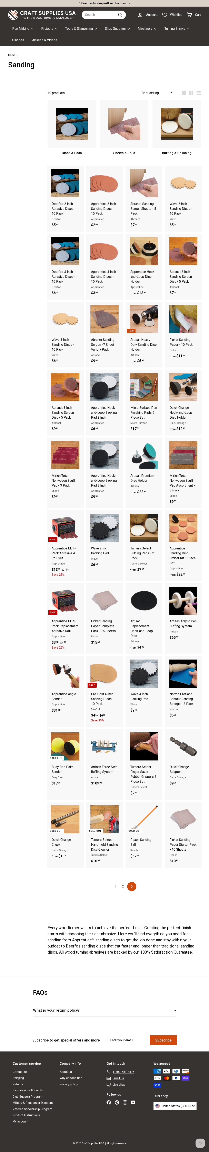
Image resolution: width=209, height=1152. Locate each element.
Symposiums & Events (28, 1090)
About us (66, 1072)
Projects (47, 29)
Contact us (20, 1072)
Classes (18, 40)
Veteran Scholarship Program (32, 1109)
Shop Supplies (116, 29)
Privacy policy (69, 1084)
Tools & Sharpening (79, 29)
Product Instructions (26, 1115)
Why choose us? (71, 1078)
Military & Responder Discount (33, 1103)
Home (11, 55)
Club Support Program (27, 1096)
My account (20, 1121)
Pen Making (21, 29)
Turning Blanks (175, 29)
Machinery (145, 29)
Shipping (18, 1078)
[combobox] (104, 15)
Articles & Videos (44, 40)
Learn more (122, 3)
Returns (18, 1084)
